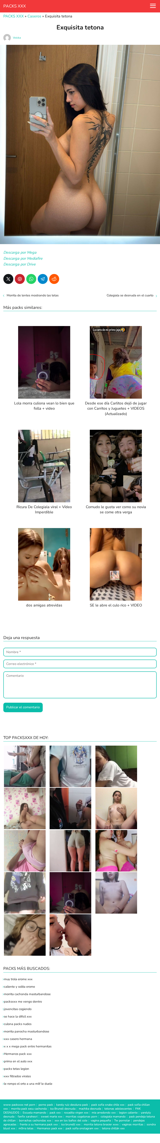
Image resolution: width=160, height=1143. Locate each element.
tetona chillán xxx (113, 1128)
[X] (8, 279)
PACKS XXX (14, 6)
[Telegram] (43, 279)
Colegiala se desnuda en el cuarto (130, 295)
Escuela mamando (34, 1113)
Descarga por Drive (19, 264)
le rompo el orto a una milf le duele (28, 1084)
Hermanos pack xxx (18, 1054)
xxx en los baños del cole (71, 1120)
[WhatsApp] (31, 279)
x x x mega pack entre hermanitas (28, 1046)
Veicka (17, 38)
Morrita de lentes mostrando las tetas (33, 295)
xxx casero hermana (18, 1039)
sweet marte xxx (51, 1117)
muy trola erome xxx (18, 979)
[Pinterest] (20, 279)
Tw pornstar (122, 1120)
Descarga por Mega (19, 252)
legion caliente (128, 1113)
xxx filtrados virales (17, 1076)
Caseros (34, 16)
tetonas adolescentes (118, 1109)
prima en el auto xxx (18, 1061)
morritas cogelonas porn (81, 1117)
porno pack (46, 1105)
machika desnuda (90, 1109)
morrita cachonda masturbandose (27, 994)
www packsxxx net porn (19, 1105)
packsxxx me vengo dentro (23, 1001)
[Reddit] (54, 279)
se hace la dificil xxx (18, 1016)
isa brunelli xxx (70, 1124)
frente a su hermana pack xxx (39, 1124)
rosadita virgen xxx (76, 1113)
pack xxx (55, 1113)
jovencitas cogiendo (17, 1009)
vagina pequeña (101, 1120)
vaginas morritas (132, 1124)
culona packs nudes (17, 1024)
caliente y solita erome (19, 987)
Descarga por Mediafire (22, 258)
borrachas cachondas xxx (35, 1120)
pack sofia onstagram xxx (82, 1128)
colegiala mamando (113, 1117)
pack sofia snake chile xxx (107, 1105)
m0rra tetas (26, 1128)
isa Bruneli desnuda (62, 1109)
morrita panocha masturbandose (26, 1031)
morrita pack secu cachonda (29, 1109)
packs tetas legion (16, 1069)
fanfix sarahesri (28, 1117)
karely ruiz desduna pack (72, 1105)
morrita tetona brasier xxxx (101, 1124)
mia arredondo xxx (104, 1113)
